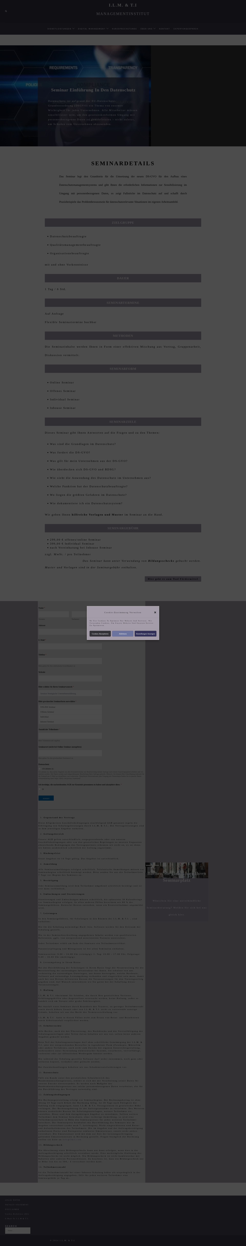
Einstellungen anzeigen (145, 634)
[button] (155, 612)
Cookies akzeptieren (100, 634)
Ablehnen (123, 634)
